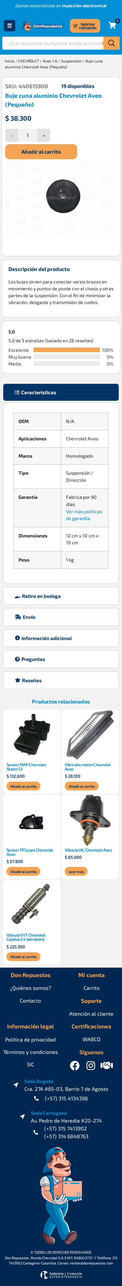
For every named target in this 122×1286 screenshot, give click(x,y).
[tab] (61, 392)
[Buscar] (111, 43)
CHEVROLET (28, 61)
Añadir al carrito (41, 151)
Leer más (76, 871)
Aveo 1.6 (50, 61)
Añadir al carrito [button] (23, 786)
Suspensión (71, 61)
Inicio (9, 61)
